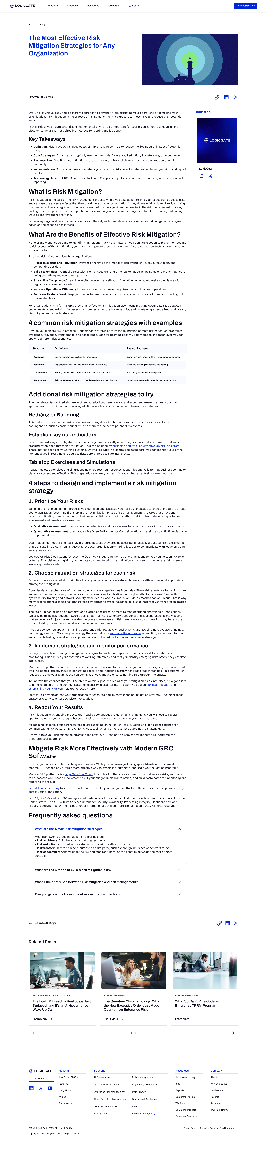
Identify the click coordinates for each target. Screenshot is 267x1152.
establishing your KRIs (43, 688)
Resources (93, 5)
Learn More (40, 1018)
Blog (42, 24)
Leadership (217, 1090)
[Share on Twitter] (235, 97)
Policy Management (143, 1077)
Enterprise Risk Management (109, 1091)
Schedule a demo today (44, 788)
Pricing (62, 1096)
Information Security (208, 1128)
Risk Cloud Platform (69, 1077)
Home (32, 24)
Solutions (72, 5)
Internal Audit (101, 1113)
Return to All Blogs (44, 923)
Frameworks (65, 1103)
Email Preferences (228, 1128)
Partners (215, 1103)
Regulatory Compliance (145, 1084)
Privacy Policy (190, 1128)
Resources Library (185, 1077)
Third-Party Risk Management (110, 1099)
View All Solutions (142, 1113)
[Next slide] (233, 1033)
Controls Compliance (105, 1106)
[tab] (131, 1033)
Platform (53, 5)
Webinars (180, 1103)
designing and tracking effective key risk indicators (145, 445)
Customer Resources (187, 1116)
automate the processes (125, 633)
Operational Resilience (144, 1099)
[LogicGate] (22, 5)
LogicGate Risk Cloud (79, 774)
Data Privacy (139, 1091)
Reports (179, 1090)
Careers (215, 1096)
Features (63, 1083)
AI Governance (102, 1077)
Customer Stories (185, 1096)
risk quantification (158, 684)
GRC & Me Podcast (185, 1109)
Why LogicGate (219, 1083)
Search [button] (136, 5)
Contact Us (41, 1078)
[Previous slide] (33, 1033)
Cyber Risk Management (107, 1084)
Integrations (65, 1090)
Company (113, 5)
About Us (216, 1077)
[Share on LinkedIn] (226, 97)
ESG (134, 1106)
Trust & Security (219, 1109)
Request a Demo (245, 5)
